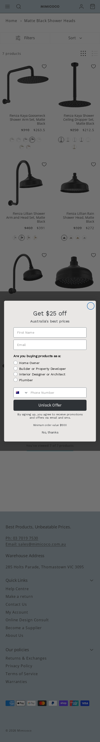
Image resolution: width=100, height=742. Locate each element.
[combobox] (21, 392)
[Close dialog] (90, 305)
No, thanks (50, 432)
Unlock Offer (49, 405)
